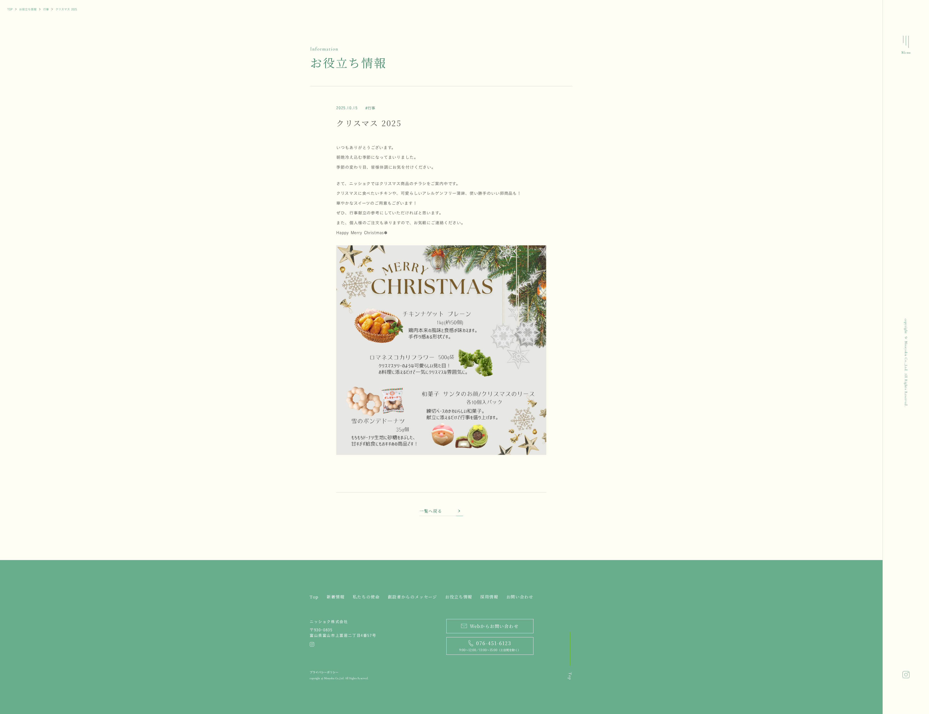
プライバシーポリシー (324, 672)
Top (314, 597)
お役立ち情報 (28, 9)
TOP (10, 9)
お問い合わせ (519, 597)
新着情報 (336, 597)
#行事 (370, 108)
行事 (46, 9)
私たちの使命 (366, 597)
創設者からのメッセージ (412, 597)
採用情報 (489, 597)
